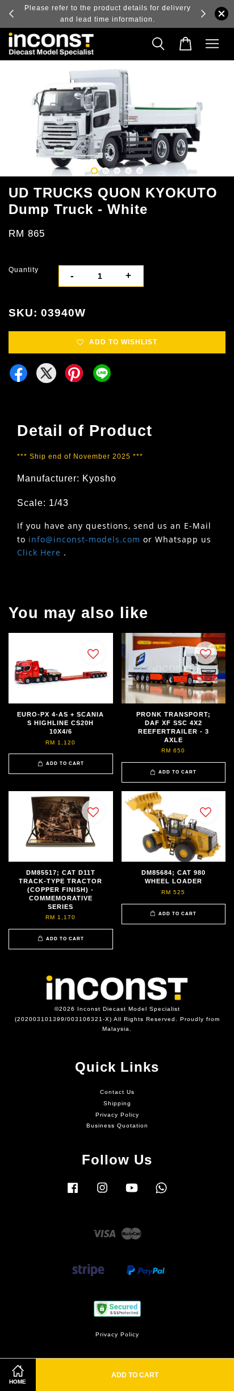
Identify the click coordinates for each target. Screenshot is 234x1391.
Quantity (24, 270)
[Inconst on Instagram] (102, 1194)
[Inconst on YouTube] (132, 1194)
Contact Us (117, 1092)
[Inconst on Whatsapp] (161, 1194)
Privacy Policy (117, 1115)
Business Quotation (117, 1125)
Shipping (117, 1103)
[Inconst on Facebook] (73, 1194)
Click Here (39, 552)
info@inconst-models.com (84, 539)
